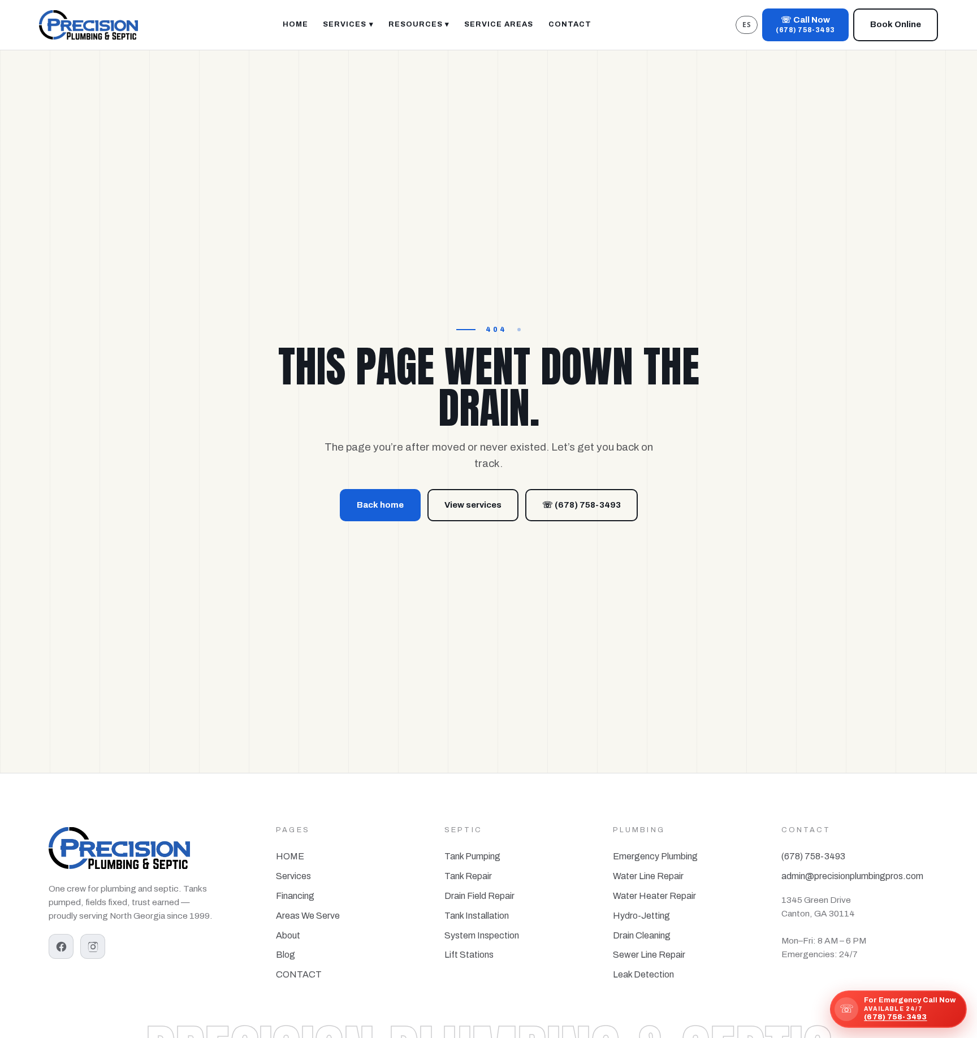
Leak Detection (643, 974)
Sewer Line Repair (649, 954)
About (288, 935)
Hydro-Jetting (641, 915)
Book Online (895, 24)
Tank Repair (468, 876)
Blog (285, 954)
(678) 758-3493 (813, 856)
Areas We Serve (308, 915)
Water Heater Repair (654, 896)
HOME (290, 856)
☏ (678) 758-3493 (581, 504)
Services (293, 876)
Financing (295, 896)
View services (473, 504)
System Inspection (481, 935)
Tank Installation (476, 915)
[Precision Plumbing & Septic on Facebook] (61, 946)
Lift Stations (469, 954)
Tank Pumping (472, 856)
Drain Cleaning (642, 935)
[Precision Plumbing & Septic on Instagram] (92, 946)
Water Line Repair (648, 876)
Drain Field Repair (479, 896)
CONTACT (299, 974)
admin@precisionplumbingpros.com (852, 876)
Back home (380, 504)
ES (746, 24)
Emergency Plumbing (655, 856)
